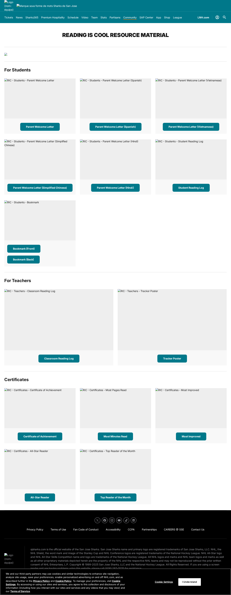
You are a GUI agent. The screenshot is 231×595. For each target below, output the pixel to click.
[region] (115, 581)
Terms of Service (20, 591)
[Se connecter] (217, 17)
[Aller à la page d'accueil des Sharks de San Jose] (9, 6)
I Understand (189, 581)
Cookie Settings (164, 581)
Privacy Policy (41, 580)
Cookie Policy (63, 580)
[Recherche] (224, 17)
